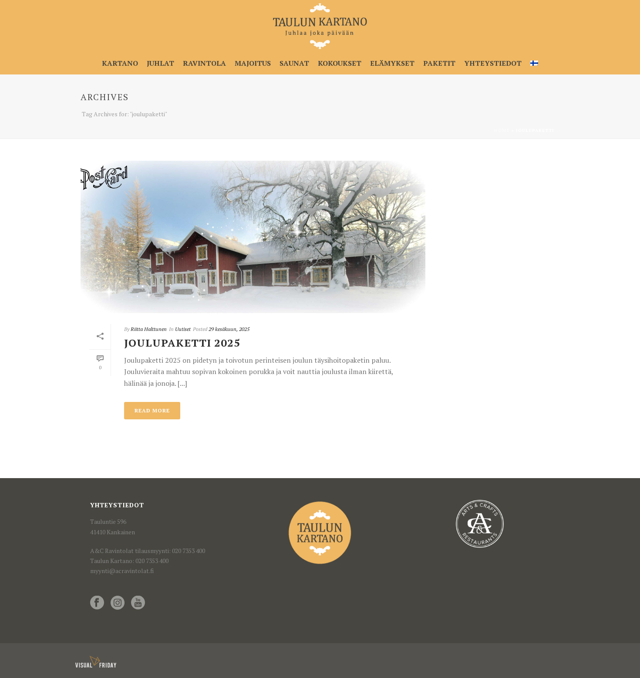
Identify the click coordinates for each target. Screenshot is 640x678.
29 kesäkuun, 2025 (229, 329)
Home (502, 130)
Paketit (439, 63)
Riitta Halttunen (149, 329)
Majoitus (253, 63)
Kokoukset (339, 63)
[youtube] (138, 603)
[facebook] (97, 603)
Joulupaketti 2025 (182, 343)
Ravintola (204, 63)
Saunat (294, 63)
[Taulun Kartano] (320, 26)
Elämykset (392, 63)
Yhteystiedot (493, 63)
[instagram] (118, 603)
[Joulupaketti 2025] (253, 237)
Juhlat (160, 63)
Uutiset (183, 329)
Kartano (120, 63)
